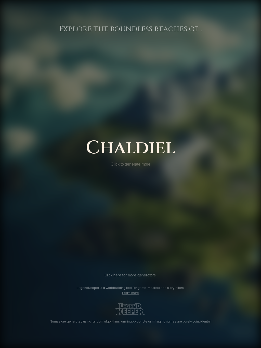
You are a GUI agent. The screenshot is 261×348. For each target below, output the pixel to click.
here (117, 275)
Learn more (130, 293)
